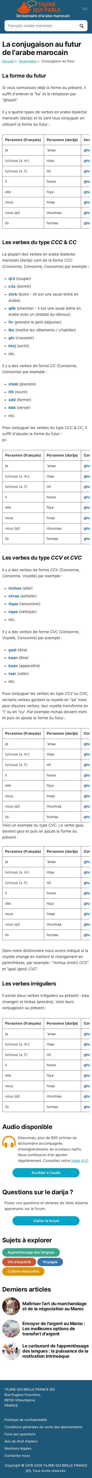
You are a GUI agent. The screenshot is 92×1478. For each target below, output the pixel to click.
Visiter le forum (46, 1220)
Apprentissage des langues (31, 1252)
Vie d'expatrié (19, 1262)
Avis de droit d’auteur (21, 1441)
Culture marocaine (23, 1271)
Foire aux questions (20, 1434)
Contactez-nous (17, 1455)
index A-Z (79, 1160)
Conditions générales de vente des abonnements (43, 1427)
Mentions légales (17, 1448)
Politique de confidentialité (25, 1420)
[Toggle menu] (85, 9)
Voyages (50, 1262)
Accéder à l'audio (46, 1172)
